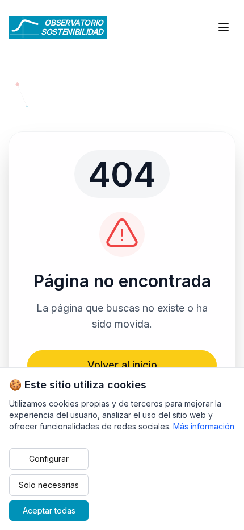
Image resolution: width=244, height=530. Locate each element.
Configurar (49, 458)
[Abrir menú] (223, 27)
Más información (203, 426)
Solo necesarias (49, 485)
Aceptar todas (49, 510)
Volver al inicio (122, 365)
